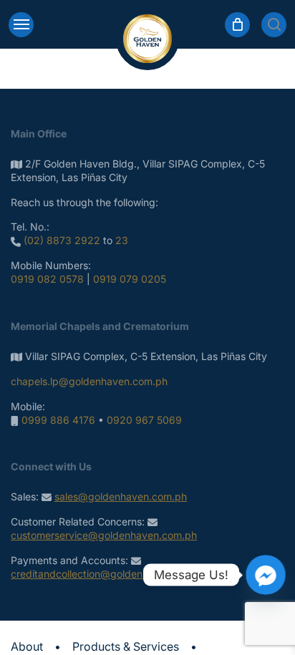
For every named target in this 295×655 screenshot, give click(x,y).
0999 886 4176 (58, 420)
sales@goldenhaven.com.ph (120, 496)
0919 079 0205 (129, 279)
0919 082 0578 (47, 279)
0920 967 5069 (144, 420)
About (27, 646)
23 (121, 240)
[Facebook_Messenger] (265, 574)
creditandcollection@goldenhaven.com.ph (110, 574)
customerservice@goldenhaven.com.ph (104, 535)
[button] (21, 24)
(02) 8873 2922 (62, 240)
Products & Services (125, 646)
